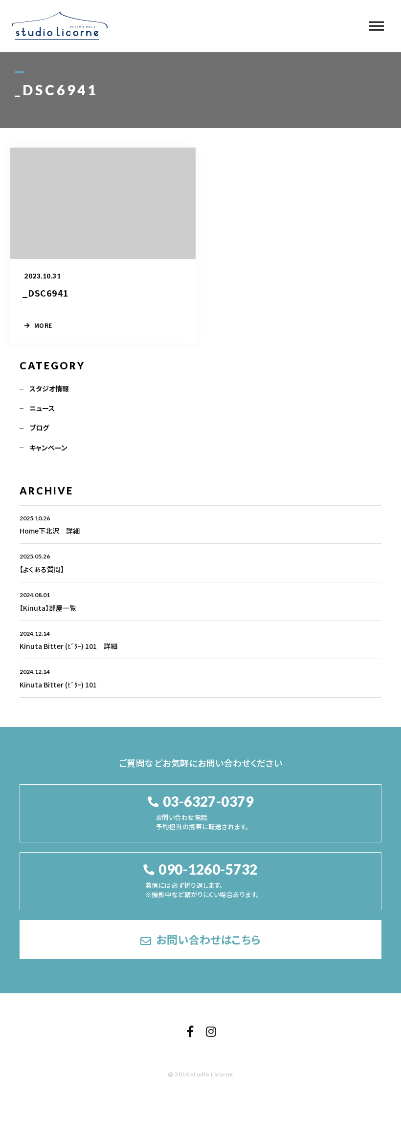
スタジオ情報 (49, 388)
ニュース (42, 408)
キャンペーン (48, 447)
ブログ (39, 427)
